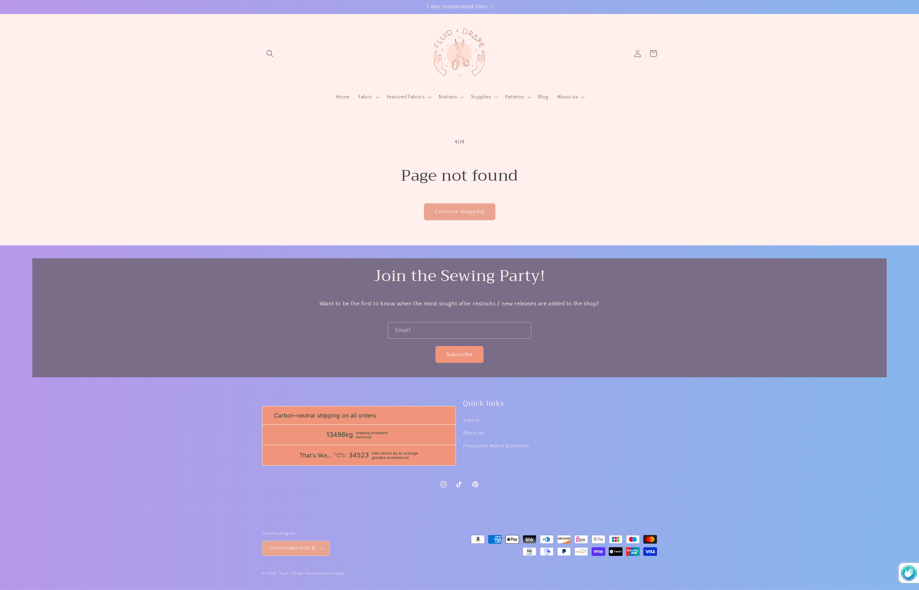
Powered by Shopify (325, 573)
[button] (270, 53)
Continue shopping (460, 211)
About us (473, 433)
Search (471, 420)
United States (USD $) (293, 547)
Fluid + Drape (292, 573)
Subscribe (459, 354)
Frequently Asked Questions (496, 446)
